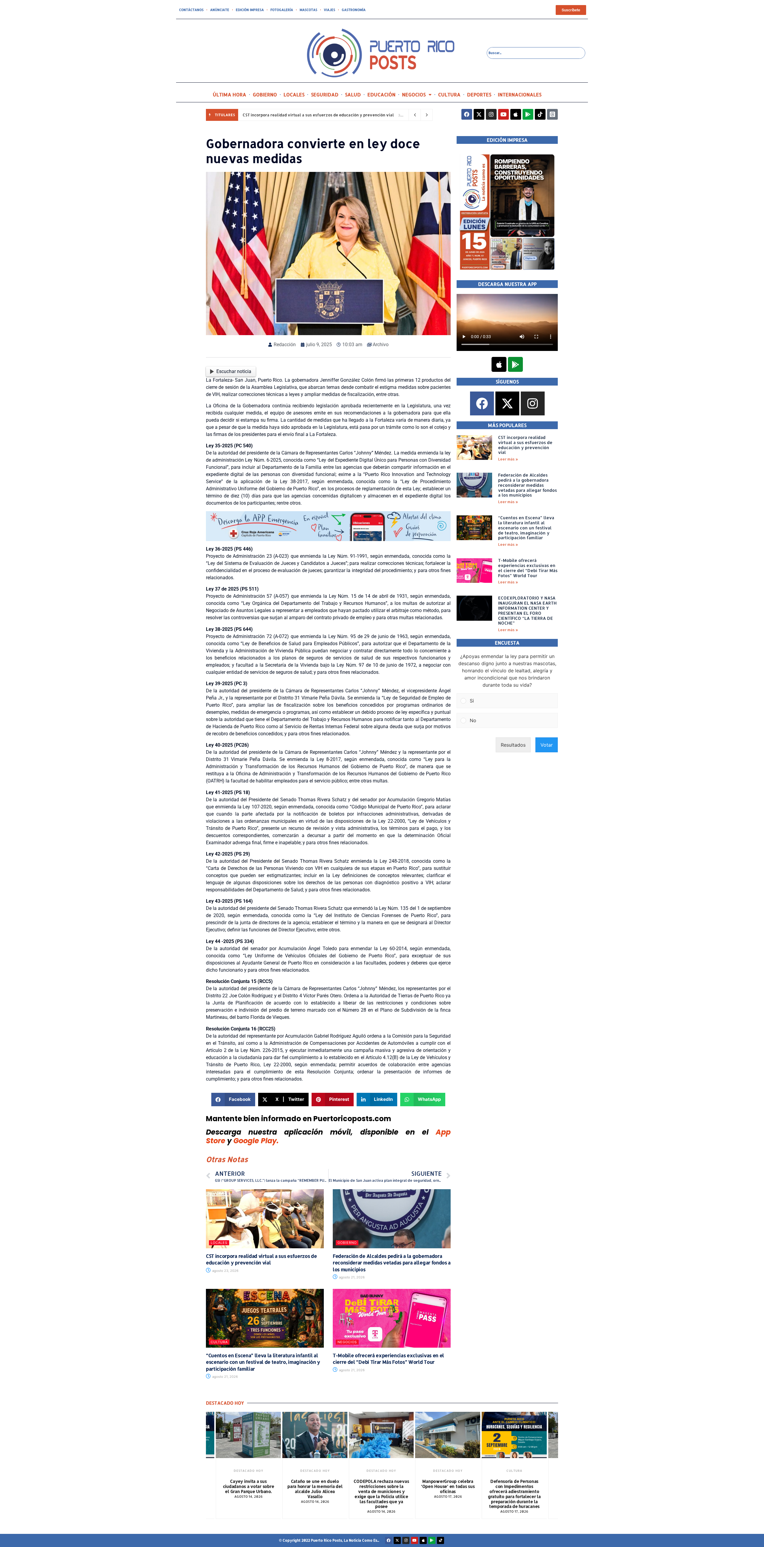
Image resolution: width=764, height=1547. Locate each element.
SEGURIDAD (324, 94)
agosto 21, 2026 (351, 1277)
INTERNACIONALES (519, 94)
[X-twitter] (479, 114)
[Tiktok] (540, 114)
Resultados (513, 745)
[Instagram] (491, 114)
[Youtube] (503, 114)
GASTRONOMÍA (354, 10)
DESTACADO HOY (248, 1470)
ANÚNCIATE (219, 10)
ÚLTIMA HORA (229, 94)
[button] (233, 1099)
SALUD (353, 94)
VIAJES (329, 10)
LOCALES (294, 94)
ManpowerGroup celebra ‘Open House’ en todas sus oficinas (381, 1486)
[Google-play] (528, 114)
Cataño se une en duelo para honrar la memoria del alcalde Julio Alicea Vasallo (248, 1489)
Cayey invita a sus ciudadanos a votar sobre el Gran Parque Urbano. (514, 1486)
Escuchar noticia (233, 371)
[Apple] (515, 114)
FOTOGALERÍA (281, 10)
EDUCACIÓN (381, 94)
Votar (546, 745)
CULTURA (449, 94)
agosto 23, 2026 (224, 1271)
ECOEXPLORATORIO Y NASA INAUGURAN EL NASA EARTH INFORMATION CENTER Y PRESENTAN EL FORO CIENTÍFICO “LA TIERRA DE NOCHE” (527, 610)
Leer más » (508, 459)
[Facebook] (466, 114)
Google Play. (256, 1141)
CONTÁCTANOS (191, 10)
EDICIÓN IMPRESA (250, 10)
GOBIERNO (265, 94)
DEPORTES (479, 94)
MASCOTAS (308, 10)
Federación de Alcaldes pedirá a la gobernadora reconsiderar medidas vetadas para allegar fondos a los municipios (392, 1262)
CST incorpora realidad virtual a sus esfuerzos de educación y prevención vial (318, 115)
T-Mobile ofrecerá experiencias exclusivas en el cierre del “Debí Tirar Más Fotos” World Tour (388, 1358)
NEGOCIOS (414, 94)
